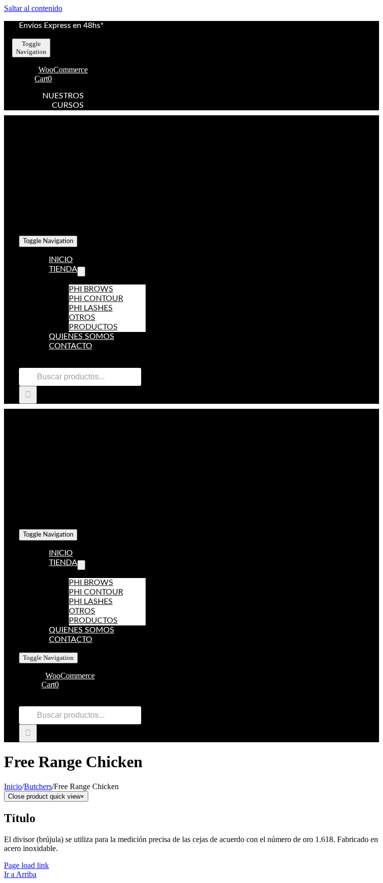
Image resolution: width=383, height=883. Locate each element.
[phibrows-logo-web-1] (118, 226)
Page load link (26, 865)
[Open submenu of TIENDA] (81, 272)
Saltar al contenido (33, 8)
